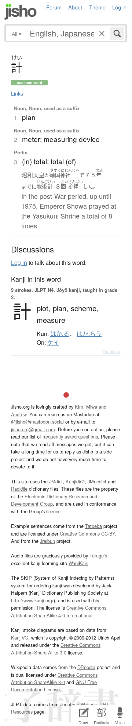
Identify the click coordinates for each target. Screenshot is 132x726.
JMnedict (97, 481)
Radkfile (19, 488)
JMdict (56, 481)
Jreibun (47, 540)
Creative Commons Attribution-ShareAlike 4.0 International (58, 611)
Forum (54, 7)
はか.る (59, 334)
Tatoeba (93, 525)
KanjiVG (19, 637)
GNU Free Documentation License (54, 686)
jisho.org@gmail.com (33, 429)
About (75, 7)
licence (53, 511)
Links (17, 93)
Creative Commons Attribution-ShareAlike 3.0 (54, 678)
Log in (119, 7)
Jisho (20, 12)
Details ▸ (111, 351)
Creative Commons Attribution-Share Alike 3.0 (55, 648)
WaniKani (78, 563)
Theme (97, 7)
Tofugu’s (98, 555)
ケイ (53, 343)
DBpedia (86, 667)
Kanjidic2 (75, 481)
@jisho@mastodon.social (37, 421)
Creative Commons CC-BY (87, 533)
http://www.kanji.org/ (32, 600)
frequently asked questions (70, 436)
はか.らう (89, 334)
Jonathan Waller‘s (78, 704)
